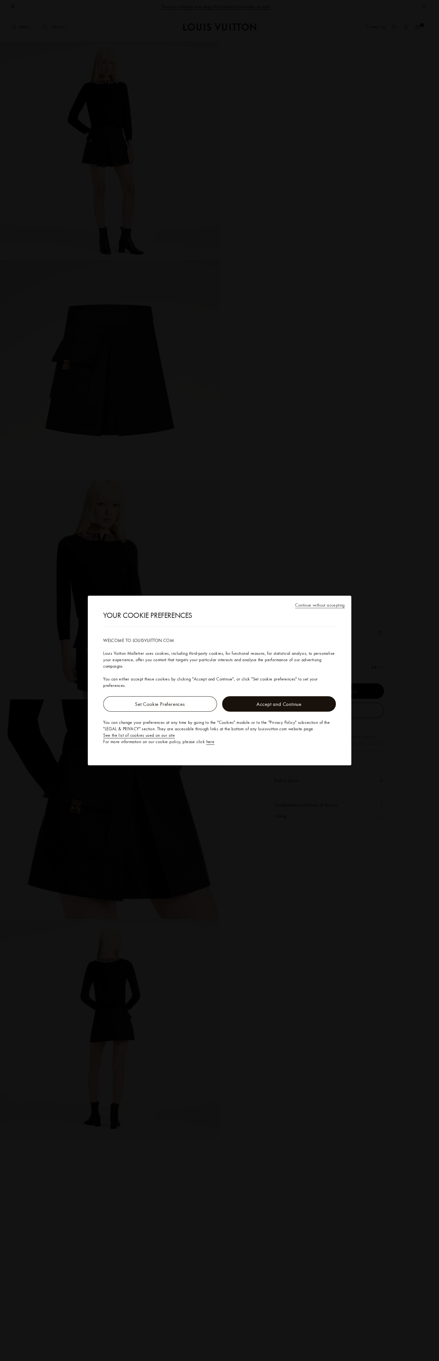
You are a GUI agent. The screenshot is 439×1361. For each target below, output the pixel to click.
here (210, 741)
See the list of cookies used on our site (139, 735)
